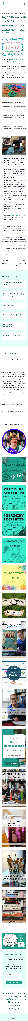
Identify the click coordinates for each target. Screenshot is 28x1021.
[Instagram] (15, 1009)
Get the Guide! (14, 982)
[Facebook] (12, 1009)
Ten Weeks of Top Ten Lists (17, 59)
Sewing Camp (15, 215)
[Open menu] (25, 4)
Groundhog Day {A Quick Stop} (13, 315)
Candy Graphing (8, 305)
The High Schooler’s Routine (12, 336)
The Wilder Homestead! (5, 263)
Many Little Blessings (14, 61)
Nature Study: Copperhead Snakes (21, 263)
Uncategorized (5, 32)
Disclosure (10, 1015)
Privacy (4, 1015)
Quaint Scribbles (16, 392)
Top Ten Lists (5, 254)
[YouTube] (18, 1009)
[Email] (9, 1009)
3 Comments (10, 13)
